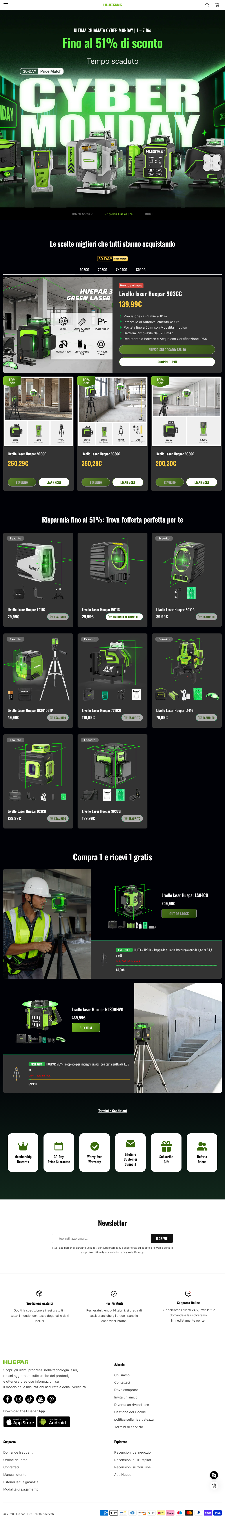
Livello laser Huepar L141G (174, 710)
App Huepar (123, 1474)
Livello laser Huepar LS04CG (184, 895)
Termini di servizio (128, 1427)
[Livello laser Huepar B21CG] (38, 769)
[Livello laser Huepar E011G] (38, 567)
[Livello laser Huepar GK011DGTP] (38, 668)
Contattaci (122, 1382)
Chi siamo (122, 1375)
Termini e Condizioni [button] (112, 1111)
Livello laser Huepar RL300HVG (97, 1009)
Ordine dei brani (15, 1460)
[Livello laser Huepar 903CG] (38, 411)
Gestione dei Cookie (130, 1412)
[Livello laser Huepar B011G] (112, 567)
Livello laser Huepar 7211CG (101, 710)
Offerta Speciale (82, 214)
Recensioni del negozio (132, 1452)
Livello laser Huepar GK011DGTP (30, 710)
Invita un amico (126, 1397)
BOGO (149, 214)
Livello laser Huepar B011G (101, 609)
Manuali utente (14, 1474)
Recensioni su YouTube (132, 1467)
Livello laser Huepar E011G (26, 609)
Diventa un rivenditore (131, 1405)
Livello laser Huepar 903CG (27, 453)
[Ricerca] (207, 5)
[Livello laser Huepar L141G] (187, 668)
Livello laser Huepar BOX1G (175, 609)
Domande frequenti (18, 1452)
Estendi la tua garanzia (20, 1482)
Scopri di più (167, 361)
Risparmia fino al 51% (119, 214)
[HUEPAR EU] (112, 5)
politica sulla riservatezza (134, 1419)
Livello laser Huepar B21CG (27, 811)
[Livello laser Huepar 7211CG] (112, 668)
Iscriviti (162, 1238)
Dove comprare (126, 1390)
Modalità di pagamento (20, 1489)
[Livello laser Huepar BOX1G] (187, 567)
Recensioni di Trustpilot (132, 1460)
